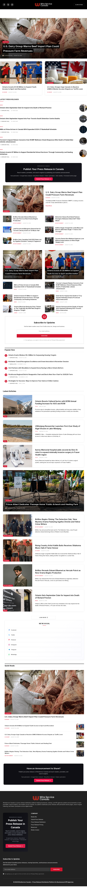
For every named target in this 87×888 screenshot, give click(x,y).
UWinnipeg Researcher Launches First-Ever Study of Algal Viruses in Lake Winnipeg (57, 427)
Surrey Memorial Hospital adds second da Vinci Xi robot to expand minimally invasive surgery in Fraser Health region (57, 452)
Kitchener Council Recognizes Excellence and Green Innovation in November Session (38, 361)
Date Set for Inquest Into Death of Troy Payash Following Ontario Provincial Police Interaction (69, 297)
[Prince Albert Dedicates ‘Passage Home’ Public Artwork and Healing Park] (43, 490)
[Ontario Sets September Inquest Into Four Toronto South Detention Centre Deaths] (83, 119)
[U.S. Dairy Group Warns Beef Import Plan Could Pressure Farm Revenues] (43, 38)
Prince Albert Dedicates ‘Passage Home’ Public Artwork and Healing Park (42, 504)
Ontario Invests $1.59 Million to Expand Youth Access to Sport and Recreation (19, 88)
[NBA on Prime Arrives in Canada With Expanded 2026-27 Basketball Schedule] (83, 129)
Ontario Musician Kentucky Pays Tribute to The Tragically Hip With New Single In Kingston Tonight (27, 308)
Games (15, 312)
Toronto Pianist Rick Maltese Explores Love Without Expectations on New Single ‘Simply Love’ (69, 240)
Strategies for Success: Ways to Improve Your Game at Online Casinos (33, 381)
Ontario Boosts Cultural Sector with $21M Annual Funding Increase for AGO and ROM (55, 402)
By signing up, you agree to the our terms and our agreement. (45, 340)
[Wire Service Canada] (43, 4)
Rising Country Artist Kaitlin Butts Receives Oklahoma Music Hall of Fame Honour (58, 546)
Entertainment (17, 223)
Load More (42, 617)
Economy (5, 83)
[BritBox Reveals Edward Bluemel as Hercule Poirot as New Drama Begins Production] (7, 219)
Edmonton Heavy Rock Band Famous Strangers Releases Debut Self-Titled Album (67, 218)
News (1, 105)
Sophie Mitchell (9, 55)
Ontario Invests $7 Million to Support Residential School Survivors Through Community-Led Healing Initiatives (36, 153)
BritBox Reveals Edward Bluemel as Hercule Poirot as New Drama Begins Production (25, 218)
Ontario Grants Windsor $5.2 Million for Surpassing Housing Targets (32, 355)
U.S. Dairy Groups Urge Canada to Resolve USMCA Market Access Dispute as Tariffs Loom (65, 88)
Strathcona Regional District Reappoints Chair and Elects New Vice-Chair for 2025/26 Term (40, 374)
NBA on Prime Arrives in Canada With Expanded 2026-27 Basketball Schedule (28, 129)
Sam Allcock (13, 364)
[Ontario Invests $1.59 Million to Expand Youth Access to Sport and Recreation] (21, 72)
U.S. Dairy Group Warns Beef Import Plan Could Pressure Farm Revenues (64, 193)
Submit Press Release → (43, 179)
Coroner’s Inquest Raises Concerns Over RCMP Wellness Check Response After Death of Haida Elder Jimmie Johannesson (36, 141)
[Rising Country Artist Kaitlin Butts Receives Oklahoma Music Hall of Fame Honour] (17, 550)
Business (5, 42)
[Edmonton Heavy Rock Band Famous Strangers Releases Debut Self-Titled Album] (49, 219)
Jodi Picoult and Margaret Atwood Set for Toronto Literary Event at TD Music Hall (27, 229)
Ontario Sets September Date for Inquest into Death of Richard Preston (25, 108)
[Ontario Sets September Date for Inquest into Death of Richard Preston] (83, 108)
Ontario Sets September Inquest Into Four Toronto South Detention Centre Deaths (30, 118)
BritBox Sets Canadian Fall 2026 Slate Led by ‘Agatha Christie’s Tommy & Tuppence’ (27, 240)
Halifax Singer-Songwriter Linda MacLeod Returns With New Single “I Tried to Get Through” (69, 229)
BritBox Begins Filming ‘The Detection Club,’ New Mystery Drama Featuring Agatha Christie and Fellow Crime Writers (57, 521)
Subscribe (79, 4)
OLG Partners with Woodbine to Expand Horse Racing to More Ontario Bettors (35, 368)
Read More (49, 205)
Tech (5, 416)
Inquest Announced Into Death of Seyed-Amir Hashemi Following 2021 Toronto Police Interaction (69, 308)
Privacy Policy (55, 340)
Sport (1, 126)
